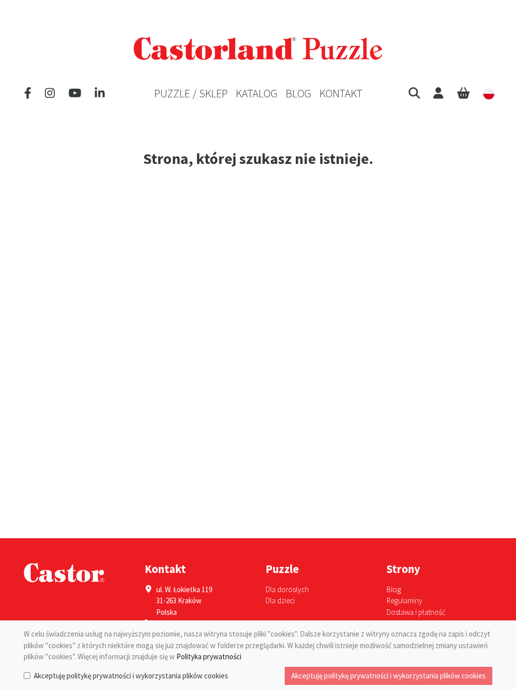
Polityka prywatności (208, 656)
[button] (414, 93)
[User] (438, 93)
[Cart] (463, 93)
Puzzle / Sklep (191, 93)
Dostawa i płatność (415, 612)
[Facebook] (27, 93)
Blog (298, 93)
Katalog (257, 93)
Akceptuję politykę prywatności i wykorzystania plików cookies (131, 675)
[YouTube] (75, 93)
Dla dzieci (280, 600)
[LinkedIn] (100, 93)
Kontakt (340, 93)
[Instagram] (50, 93)
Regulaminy (404, 600)
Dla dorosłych (287, 589)
